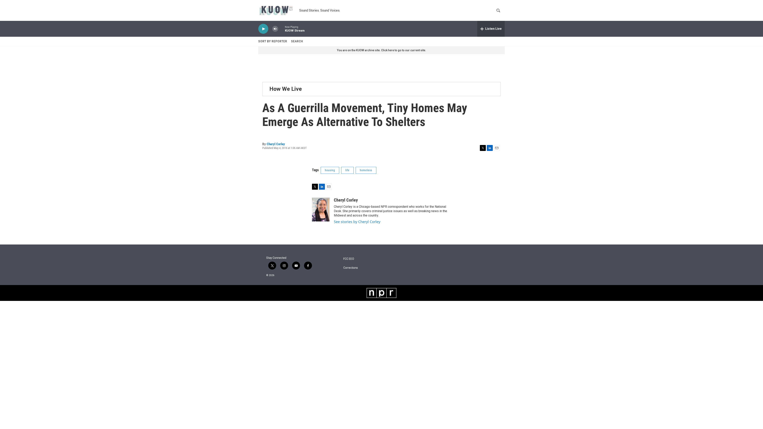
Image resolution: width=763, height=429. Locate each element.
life (347, 170)
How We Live (285, 89)
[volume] (275, 28)
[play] (263, 29)
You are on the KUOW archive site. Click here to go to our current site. (381, 50)
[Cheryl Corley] (321, 209)
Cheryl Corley (276, 144)
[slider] (281, 29)
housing (330, 170)
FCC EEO (348, 258)
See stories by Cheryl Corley (357, 221)
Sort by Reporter (272, 41)
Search (297, 41)
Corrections (350, 267)
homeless (366, 170)
